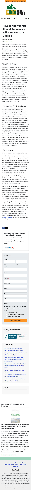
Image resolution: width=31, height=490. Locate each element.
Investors (7, 464)
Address (6, 279)
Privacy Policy (22, 464)
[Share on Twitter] (6, 228)
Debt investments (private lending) (15, 314)
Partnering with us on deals (13, 316)
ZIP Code (6, 303)
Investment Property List (11, 462)
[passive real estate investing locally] (15, 416)
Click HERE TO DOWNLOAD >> (9, 455)
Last (17, 264)
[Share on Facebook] (3, 228)
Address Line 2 (7, 288)
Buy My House (22, 462)
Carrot (25, 488)
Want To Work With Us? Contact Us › (15, 1)
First (4, 264)
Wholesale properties (12, 312)
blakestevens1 (8, 41)
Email (5, 267)
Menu (27, 18)
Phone (5, 273)
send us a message (7, 217)
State (5, 298)
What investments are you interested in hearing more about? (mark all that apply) (15, 308)
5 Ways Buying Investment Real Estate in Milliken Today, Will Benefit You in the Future (15, 365)
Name (6, 259)
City (4, 293)
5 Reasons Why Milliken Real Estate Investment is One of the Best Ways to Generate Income (14, 359)
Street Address (7, 283)
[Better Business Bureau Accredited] (15, 336)
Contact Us (15, 466)
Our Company (14, 464)
